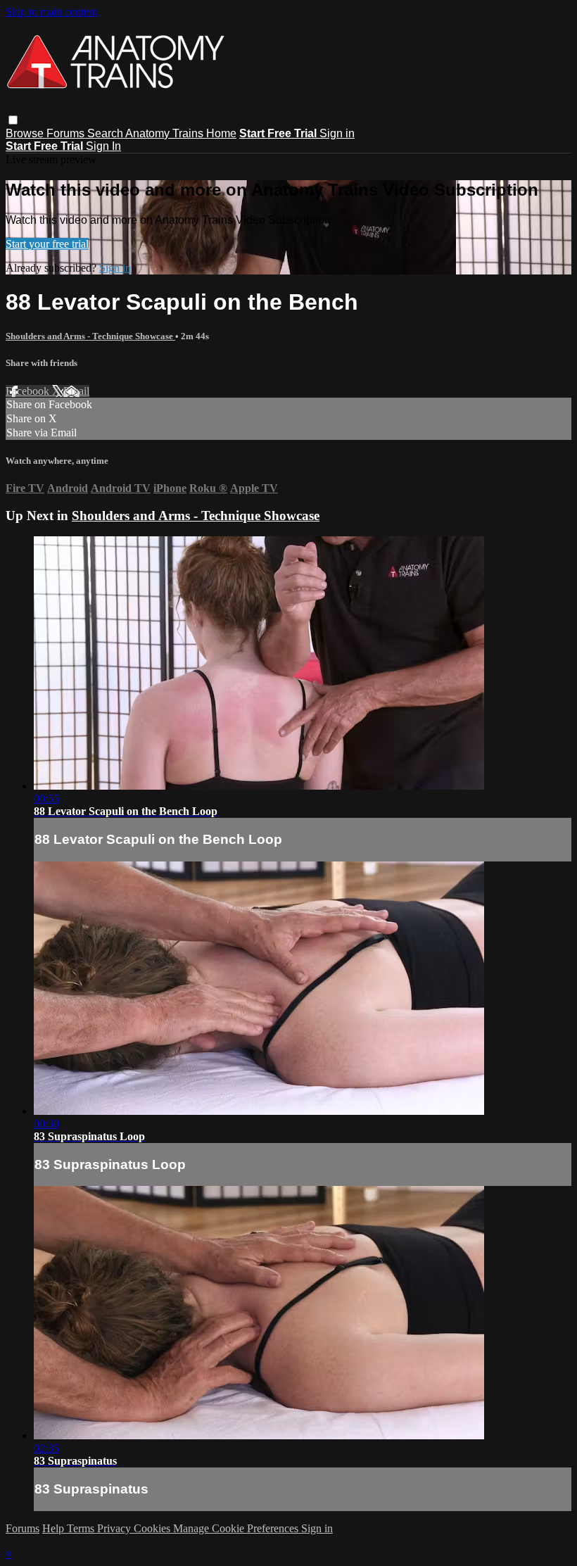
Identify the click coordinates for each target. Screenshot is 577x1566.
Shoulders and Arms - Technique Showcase (90, 336)
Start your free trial (47, 244)
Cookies (153, 1528)
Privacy (115, 1528)
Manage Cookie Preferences (237, 1528)
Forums (66, 133)
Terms (82, 1528)
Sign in (337, 133)
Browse (26, 133)
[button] (13, 120)
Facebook (29, 391)
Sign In (103, 146)
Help (54, 1528)
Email (76, 391)
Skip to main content (51, 12)
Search (106, 133)
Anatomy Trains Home (180, 133)
